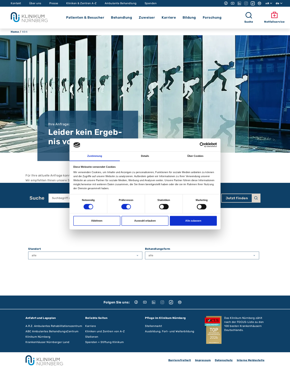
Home (15, 31)
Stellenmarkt (153, 326)
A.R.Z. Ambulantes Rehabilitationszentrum (54, 326)
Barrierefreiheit (179, 360)
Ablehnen (97, 220)
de (277, 3)
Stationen (91, 336)
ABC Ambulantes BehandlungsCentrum (52, 331)
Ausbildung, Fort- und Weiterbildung (169, 331)
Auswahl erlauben (145, 220)
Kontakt (16, 3)
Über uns (35, 3)
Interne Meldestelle (251, 360)
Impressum (203, 360)
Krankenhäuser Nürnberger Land (47, 342)
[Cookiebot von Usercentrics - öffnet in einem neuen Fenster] (202, 144)
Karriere (90, 326)
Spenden (151, 3)
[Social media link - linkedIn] (239, 3)
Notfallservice (274, 21)
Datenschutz (224, 360)
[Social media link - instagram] (246, 3)
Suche (37, 198)
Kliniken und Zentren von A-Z (105, 331)
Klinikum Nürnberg (38, 336)
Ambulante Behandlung (121, 3)
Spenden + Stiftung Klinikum (104, 342)
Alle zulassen (193, 220)
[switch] (126, 206)
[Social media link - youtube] (233, 3)
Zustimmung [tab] (94, 155)
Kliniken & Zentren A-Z (81, 3)
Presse (53, 3)
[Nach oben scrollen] (284, 362)
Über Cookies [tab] (195, 155)
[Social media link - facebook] (226, 3)
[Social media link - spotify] (259, 3)
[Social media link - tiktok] (253, 3)
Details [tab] (145, 155)
